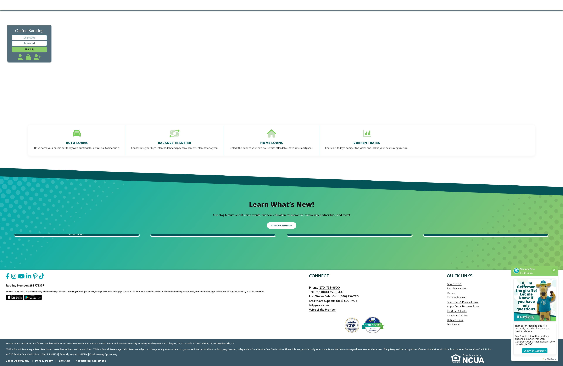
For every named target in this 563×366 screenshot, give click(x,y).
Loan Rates (453, 5)
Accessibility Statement (91, 360)
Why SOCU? (454, 283)
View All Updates (281, 225)
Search (439, 5)
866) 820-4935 (347, 301)
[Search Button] (51, 5)
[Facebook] (523, 5)
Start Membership (457, 288)
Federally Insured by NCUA (74, 354)
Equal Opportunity (17, 360)
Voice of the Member (322, 309)
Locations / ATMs (457, 315)
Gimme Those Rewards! (281, 98)
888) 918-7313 (350, 296)
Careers (451, 293)
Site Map (64, 360)
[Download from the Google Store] (33, 297)
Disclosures (453, 324)
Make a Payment (457, 297)
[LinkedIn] (555, 5)
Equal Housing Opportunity (103, 354)
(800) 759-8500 (332, 292)
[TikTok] (547, 5)
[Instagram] (539, 5)
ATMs (466, 5)
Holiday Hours (455, 319)
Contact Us (479, 5)
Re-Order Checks (457, 311)
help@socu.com (319, 305)
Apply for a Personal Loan (463, 302)
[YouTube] (531, 5)
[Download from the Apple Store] (14, 297)
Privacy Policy (44, 360)
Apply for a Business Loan (463, 306)
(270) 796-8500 (329, 287)
